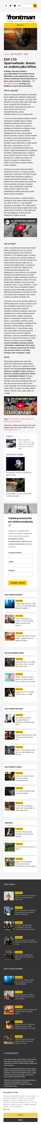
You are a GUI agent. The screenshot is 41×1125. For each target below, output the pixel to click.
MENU (21, 25)
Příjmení (11, 571)
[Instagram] (19, 6)
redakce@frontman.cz (12, 430)
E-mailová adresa (15, 553)
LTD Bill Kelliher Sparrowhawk (19, 419)
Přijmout (20, 1115)
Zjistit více (6, 1109)
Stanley (7, 54)
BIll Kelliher (16, 421)
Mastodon (8, 421)
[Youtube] (15, 6)
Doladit (20, 1120)
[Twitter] (10, 6)
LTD (32, 419)
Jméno (11, 562)
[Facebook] (6, 6)
